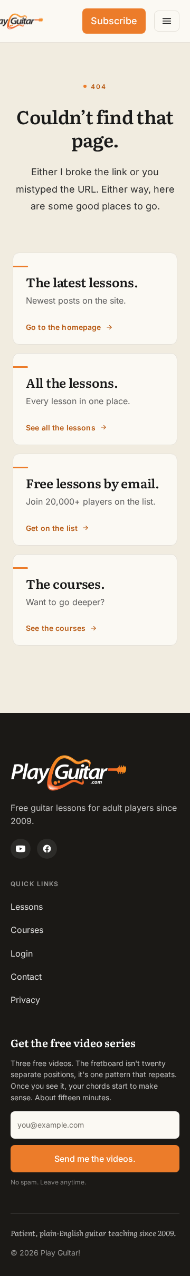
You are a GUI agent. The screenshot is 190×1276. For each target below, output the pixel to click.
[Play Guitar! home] (17, 21)
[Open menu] (166, 21)
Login (22, 953)
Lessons (27, 906)
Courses (27, 930)
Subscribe (114, 20)
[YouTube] (21, 849)
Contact (26, 976)
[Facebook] (47, 849)
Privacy (25, 999)
